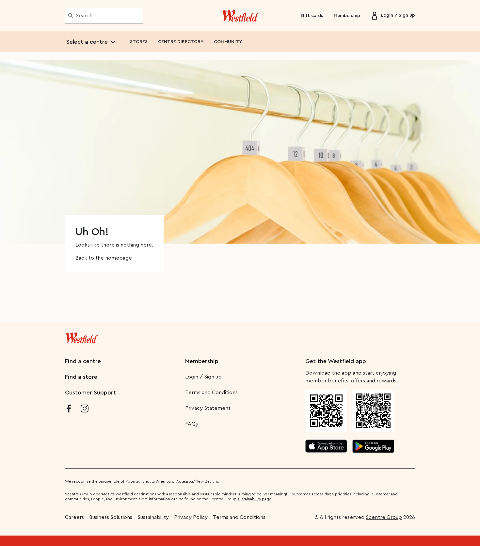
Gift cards (312, 15)
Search (84, 15)
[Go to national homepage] (81, 336)
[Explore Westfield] (240, 15)
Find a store (81, 377)
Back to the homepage (103, 258)
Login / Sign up (203, 376)
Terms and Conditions (211, 392)
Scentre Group (384, 517)
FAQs (191, 423)
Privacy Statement (208, 408)
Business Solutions (110, 517)
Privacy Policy (191, 517)
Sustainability (153, 517)
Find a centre (83, 361)
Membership (347, 15)
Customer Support (90, 392)
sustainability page (254, 499)
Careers (74, 517)
